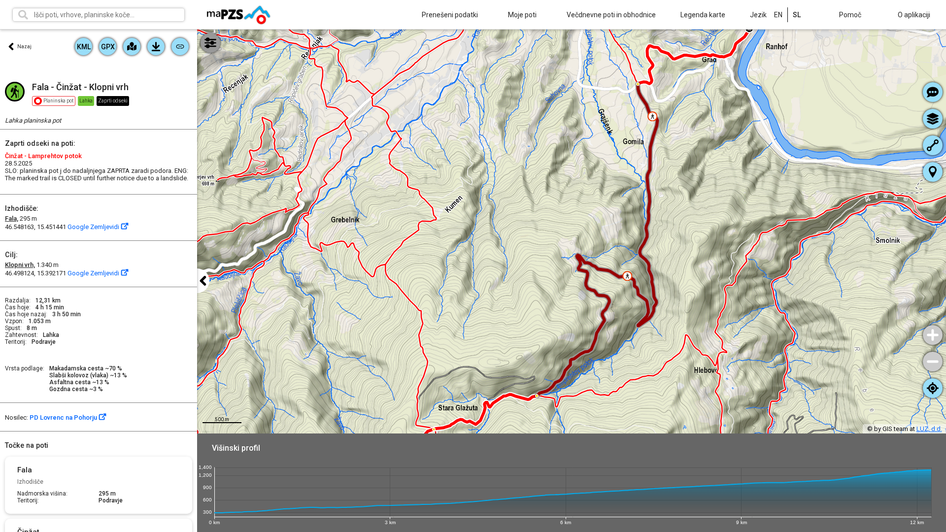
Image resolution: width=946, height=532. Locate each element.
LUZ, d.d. (929, 428)
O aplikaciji (914, 15)
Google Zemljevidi (94, 227)
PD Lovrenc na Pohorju (64, 417)
